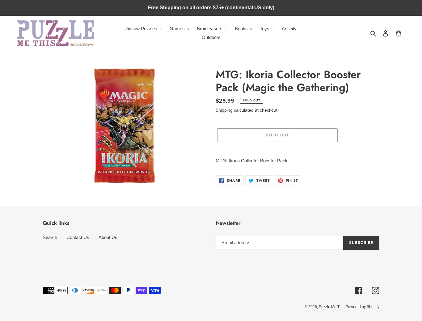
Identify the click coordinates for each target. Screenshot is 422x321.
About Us (108, 237)
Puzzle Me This (331, 307)
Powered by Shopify (362, 307)
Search (50, 237)
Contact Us (77, 237)
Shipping (224, 110)
